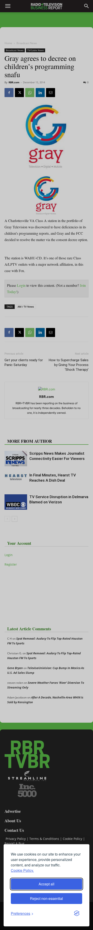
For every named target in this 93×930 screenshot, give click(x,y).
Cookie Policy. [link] (22, 870)
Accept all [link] (46, 884)
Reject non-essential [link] (46, 898)
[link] (22, 913)
